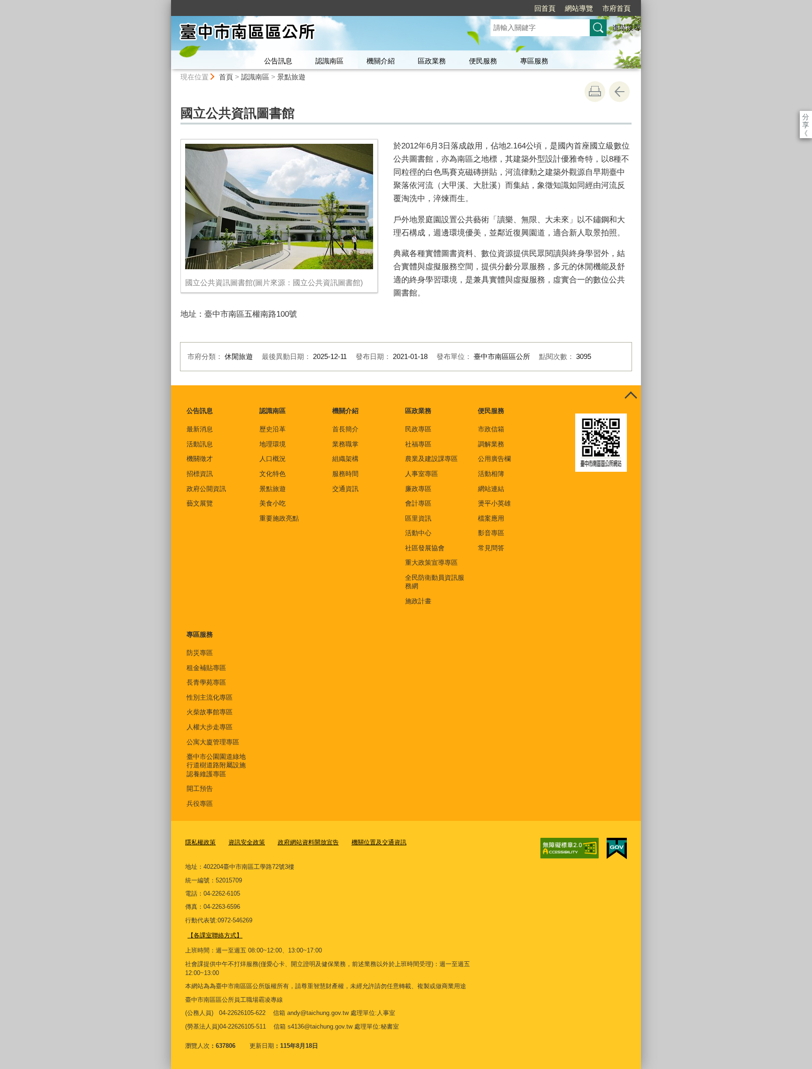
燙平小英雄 (494, 503)
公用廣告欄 (494, 458)
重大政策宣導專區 (431, 562)
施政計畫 (418, 601)
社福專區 (418, 444)
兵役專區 (200, 803)
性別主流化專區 (210, 697)
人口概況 (272, 458)
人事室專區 (421, 473)
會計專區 (418, 503)
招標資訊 (200, 473)
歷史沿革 (272, 429)
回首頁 (544, 8)
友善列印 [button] (595, 91)
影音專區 (491, 533)
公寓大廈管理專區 (213, 742)
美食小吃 (272, 503)
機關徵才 (200, 458)
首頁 (226, 77)
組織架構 (345, 458)
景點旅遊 (291, 77)
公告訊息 (278, 61)
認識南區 (329, 61)
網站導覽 (579, 8)
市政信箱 (491, 429)
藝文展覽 (200, 503)
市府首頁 (616, 8)
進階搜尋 (626, 27)
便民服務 (483, 61)
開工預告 (200, 788)
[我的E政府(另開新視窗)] (617, 848)
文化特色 (272, 473)
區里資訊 (418, 518)
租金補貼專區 (206, 667)
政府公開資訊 (206, 488)
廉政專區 (418, 488)
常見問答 (491, 548)
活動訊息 (200, 444)
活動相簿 (491, 473)
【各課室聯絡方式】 (214, 935)
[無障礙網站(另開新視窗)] (569, 848)
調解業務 (491, 444)
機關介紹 (381, 61)
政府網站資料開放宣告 (308, 842)
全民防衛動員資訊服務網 (434, 582)
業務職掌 (345, 444)
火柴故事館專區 (210, 712)
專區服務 (534, 61)
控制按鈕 (630, 395)
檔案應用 (491, 518)
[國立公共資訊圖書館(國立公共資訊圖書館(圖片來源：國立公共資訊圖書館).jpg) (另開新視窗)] (279, 206)
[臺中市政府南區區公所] (320, 34)
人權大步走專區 (210, 727)
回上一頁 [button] (619, 91)
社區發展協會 (425, 548)
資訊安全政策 (246, 842)
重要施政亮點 (279, 518)
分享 (805, 116)
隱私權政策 (200, 842)
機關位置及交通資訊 (378, 842)
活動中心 (418, 533)
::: (167, 4)
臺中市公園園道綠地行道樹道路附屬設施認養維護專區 (216, 765)
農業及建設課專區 (431, 458)
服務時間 (345, 473)
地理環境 (272, 444)
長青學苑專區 (206, 682)
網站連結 (491, 488)
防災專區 (200, 652)
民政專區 (418, 429)
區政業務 (432, 61)
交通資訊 (345, 488)
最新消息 (200, 429)
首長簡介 (345, 429)
